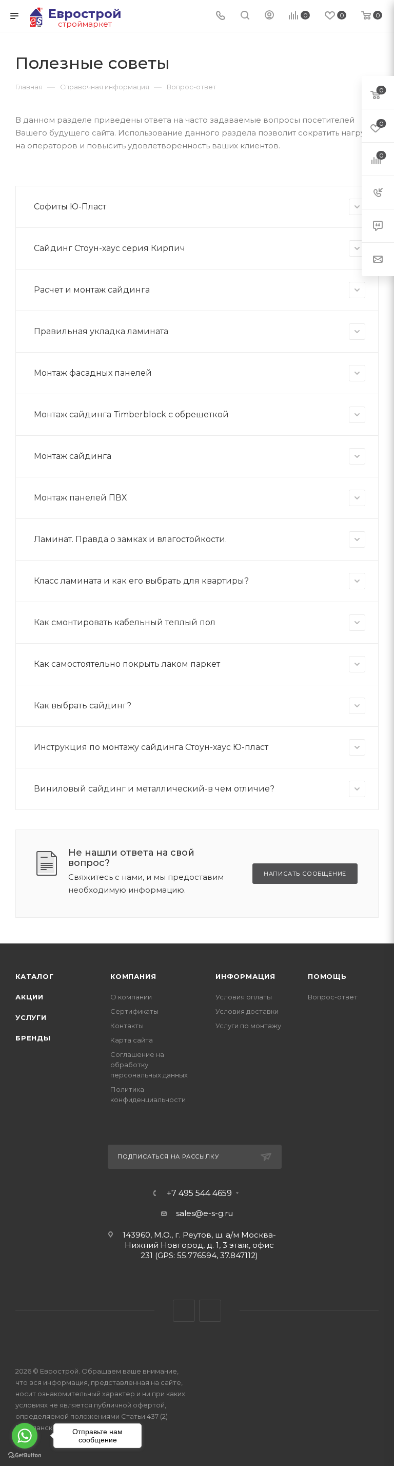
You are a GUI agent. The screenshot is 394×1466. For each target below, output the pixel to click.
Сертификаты (134, 1011)
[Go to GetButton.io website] (24, 1455)
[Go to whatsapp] (24, 1436)
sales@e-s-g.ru (204, 1213)
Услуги (31, 1017)
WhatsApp (210, 1311)
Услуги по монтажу (248, 1025)
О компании (131, 997)
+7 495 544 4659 (199, 1193)
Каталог (34, 976)
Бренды (33, 1038)
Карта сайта (131, 1040)
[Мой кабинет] (269, 16)
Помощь (327, 976)
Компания (133, 976)
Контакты (127, 1025)
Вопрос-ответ (333, 997)
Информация (245, 976)
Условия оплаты (243, 997)
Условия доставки (247, 1011)
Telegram (184, 1311)
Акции (29, 997)
